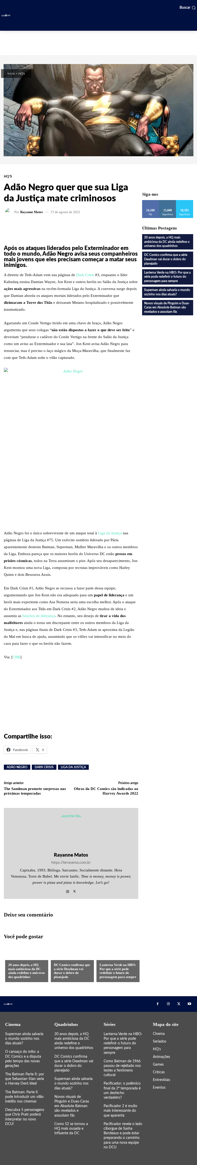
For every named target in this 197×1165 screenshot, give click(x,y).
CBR (16, 657)
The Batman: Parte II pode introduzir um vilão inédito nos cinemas (24, 1096)
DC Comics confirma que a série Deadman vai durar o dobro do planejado (72, 971)
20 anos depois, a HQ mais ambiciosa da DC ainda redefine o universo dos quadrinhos (26, 971)
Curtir (151, 202)
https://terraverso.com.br (71, 863)
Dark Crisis (85, 275)
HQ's (21, 73)
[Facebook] (158, 1004)
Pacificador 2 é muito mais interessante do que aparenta (120, 1110)
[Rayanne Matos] (9, 212)
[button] (188, 7)
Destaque (108, 956)
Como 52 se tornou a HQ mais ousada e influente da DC (71, 1128)
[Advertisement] (98, 42)
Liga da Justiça (110, 533)
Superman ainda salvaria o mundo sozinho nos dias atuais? (24, 1038)
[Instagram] (67, 890)
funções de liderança (38, 616)
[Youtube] (189, 1004)
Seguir (168, 202)
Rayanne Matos (31, 212)
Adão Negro (17, 767)
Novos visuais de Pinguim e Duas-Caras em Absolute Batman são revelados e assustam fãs (167, 308)
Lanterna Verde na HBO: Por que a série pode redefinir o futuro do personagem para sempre (118, 971)
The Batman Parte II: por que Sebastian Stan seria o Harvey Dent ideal (24, 1079)
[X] (74, 890)
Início (11, 73)
